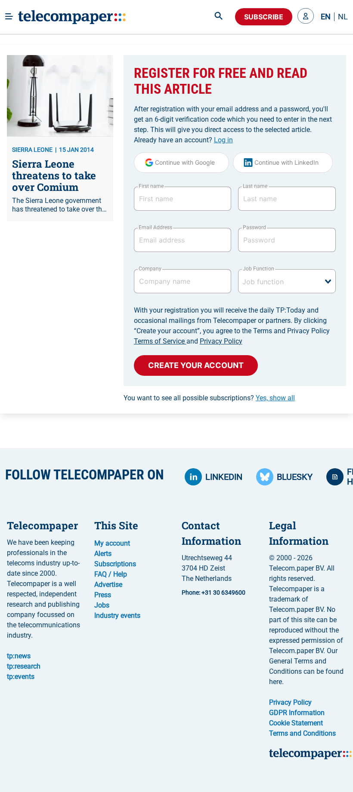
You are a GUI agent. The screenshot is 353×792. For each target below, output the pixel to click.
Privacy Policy (221, 341)
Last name (255, 186)
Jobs (101, 605)
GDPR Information (297, 713)
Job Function (258, 269)
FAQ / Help (110, 574)
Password (254, 227)
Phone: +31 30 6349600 (213, 592)
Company (150, 269)
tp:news (19, 656)
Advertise (108, 584)
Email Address (155, 227)
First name (151, 186)
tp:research (23, 666)
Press (102, 595)
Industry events (117, 615)
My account (112, 543)
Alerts (102, 553)
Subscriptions (115, 564)
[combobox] (287, 281)
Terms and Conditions (302, 733)
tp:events (20, 676)
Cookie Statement (296, 723)
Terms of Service (160, 341)
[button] (305, 17)
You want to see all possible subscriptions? (209, 398)
